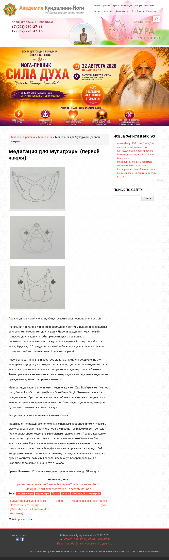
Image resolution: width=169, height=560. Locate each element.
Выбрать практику (102, 5)
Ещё (159, 180)
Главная (16, 137)
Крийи (116, 5)
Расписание (151, 11)
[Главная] (44, 11)
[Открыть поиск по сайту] (156, 19)
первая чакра (25, 493)
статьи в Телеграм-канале (72, 489)
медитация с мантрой (86, 493)
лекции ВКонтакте (39, 489)
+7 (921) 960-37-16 (27, 27)
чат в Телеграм (59, 484)
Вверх (58, 500)
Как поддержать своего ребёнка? (135, 150)
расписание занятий (31, 484)
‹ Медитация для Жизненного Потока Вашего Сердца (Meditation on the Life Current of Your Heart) (29, 507)
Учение (97, 11)
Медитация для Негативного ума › (89, 503)
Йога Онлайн (138, 11)
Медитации (126, 5)
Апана (65, 493)
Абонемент (122, 11)
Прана (55, 493)
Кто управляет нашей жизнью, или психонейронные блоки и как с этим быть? (136, 173)
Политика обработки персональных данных (84, 543)
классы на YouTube (85, 484)
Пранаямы (149, 5)
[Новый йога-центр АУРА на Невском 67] (135, 30)
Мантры (138, 5)
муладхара (42, 493)
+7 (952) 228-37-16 (27, 31)
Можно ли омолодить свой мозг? (135, 161)
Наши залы (108, 11)
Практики (29, 137)
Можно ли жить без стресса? (133, 165)
